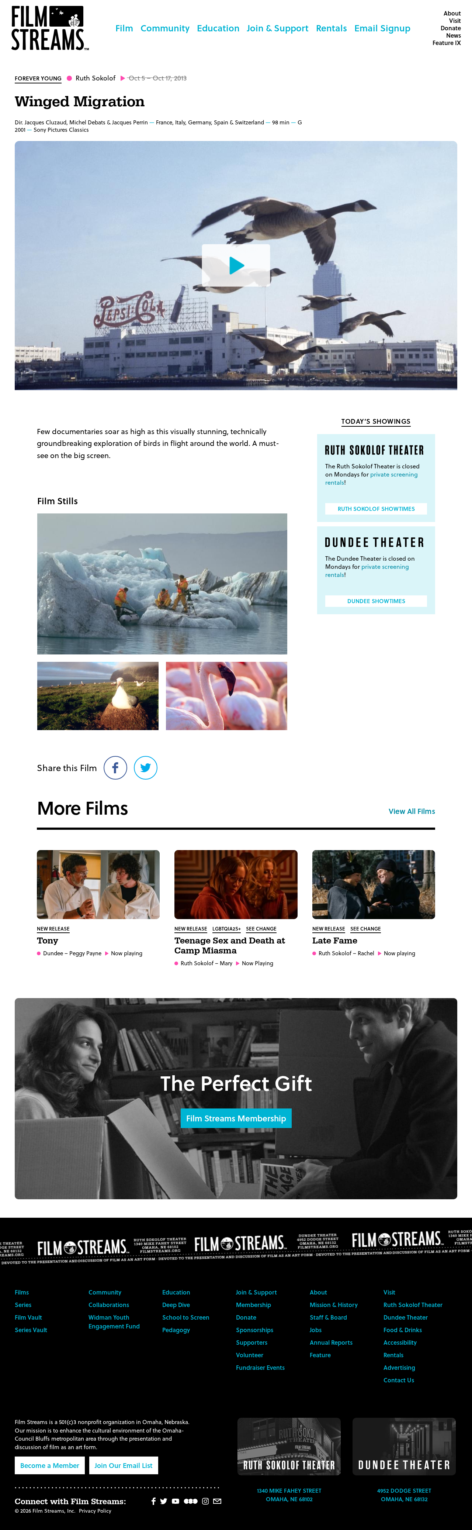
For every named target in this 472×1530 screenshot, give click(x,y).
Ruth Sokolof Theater (413, 1304)
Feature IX (447, 42)
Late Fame (334, 940)
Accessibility (400, 1342)
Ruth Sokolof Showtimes (376, 509)
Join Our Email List (124, 1465)
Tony (47, 940)
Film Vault (28, 1317)
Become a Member (49, 1465)
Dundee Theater (406, 1317)
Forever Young (38, 78)
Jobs (316, 1330)
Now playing (126, 953)
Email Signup (382, 27)
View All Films (412, 810)
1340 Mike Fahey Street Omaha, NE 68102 (289, 1494)
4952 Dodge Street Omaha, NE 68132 (404, 1494)
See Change (261, 928)
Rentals (331, 27)
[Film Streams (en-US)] (52, 28)
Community (165, 27)
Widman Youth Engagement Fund (114, 1321)
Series (23, 1304)
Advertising (399, 1367)
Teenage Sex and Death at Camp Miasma (229, 945)
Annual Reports (331, 1342)
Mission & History (334, 1304)
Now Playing (257, 963)
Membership (253, 1304)
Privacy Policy (95, 1510)
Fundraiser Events (260, 1367)
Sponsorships (254, 1330)
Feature (320, 1355)
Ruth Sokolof (95, 78)
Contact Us (399, 1380)
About (452, 13)
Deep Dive (176, 1304)
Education (218, 27)
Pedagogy (176, 1330)
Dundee (53, 953)
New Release (53, 928)
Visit (455, 20)
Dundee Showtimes (376, 601)
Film (124, 27)
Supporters (251, 1342)
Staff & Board (328, 1317)
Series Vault (31, 1330)
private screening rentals (371, 478)
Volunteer (249, 1355)
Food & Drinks (403, 1330)
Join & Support (278, 27)
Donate (451, 28)
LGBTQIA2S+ (226, 928)
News (453, 35)
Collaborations (108, 1304)
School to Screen (185, 1317)
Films (22, 1292)
